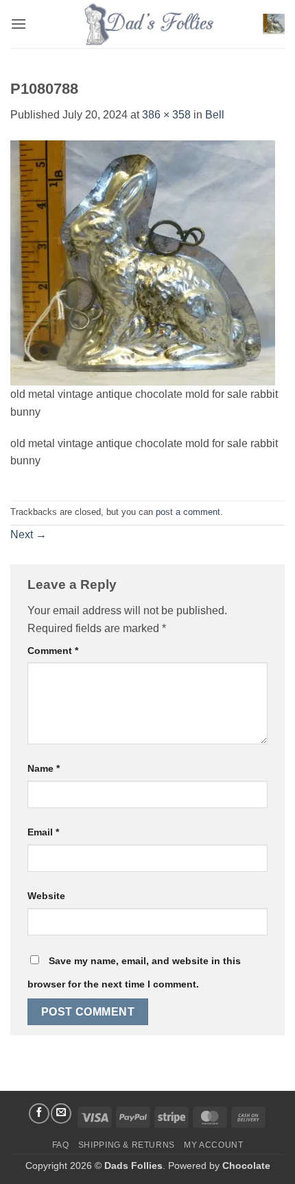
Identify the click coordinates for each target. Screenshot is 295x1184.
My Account (213, 1145)
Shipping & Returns (126, 1145)
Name (43, 768)
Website (46, 895)
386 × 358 (166, 115)
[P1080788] (142, 262)
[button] (18, 23)
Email (43, 832)
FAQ (60, 1145)
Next (28, 534)
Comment (52, 650)
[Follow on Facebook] (39, 1113)
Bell (214, 115)
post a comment (188, 512)
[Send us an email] (61, 1113)
